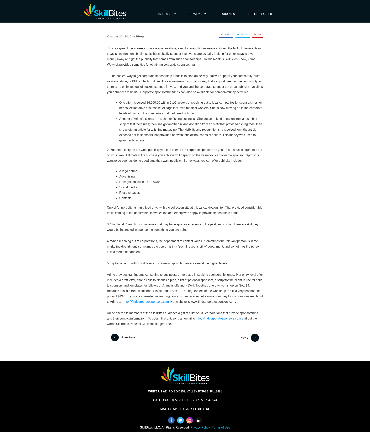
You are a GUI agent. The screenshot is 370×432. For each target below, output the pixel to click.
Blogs (140, 36)
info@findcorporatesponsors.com (146, 301)
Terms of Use (221, 427)
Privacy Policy (200, 427)
